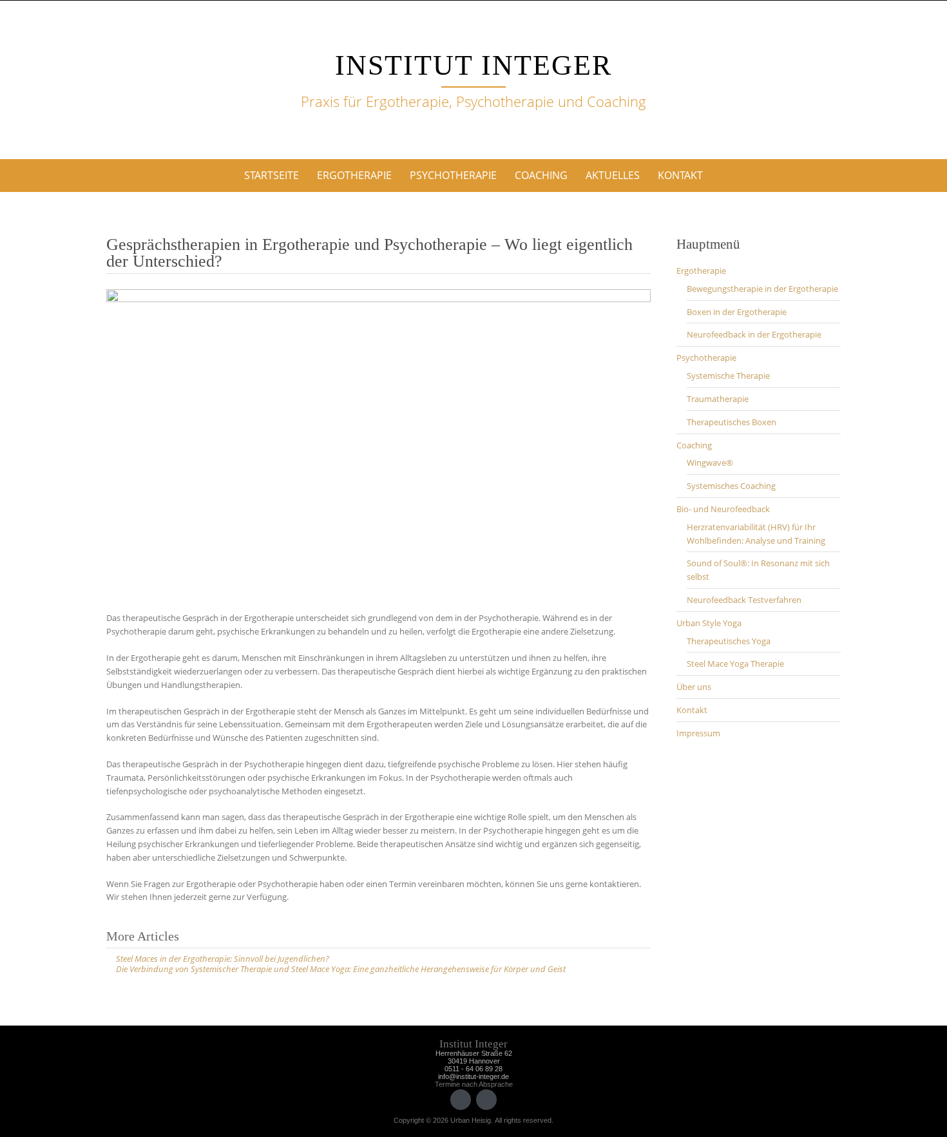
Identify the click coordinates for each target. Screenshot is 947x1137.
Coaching (541, 175)
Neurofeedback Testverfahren (744, 600)
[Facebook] (460, 1099)
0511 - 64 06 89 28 (473, 1069)
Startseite (271, 175)
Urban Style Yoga (708, 623)
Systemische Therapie (728, 375)
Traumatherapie (718, 399)
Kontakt (680, 175)
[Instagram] (486, 1099)
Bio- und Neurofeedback (723, 509)
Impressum (698, 733)
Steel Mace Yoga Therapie (735, 663)
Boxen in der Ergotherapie (737, 312)
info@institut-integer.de (473, 1076)
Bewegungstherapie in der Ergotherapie (762, 288)
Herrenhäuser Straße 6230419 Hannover (473, 1057)
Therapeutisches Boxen (731, 422)
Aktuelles (613, 175)
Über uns (693, 687)
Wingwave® (710, 462)
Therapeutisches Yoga (728, 641)
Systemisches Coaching (731, 486)
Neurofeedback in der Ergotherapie (754, 334)
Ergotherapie (354, 175)
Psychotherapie (453, 175)
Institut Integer (473, 65)
